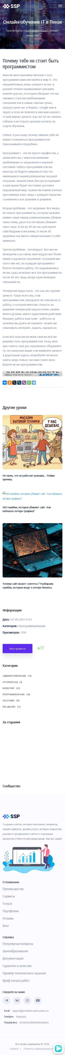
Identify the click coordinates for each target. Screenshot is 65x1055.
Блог (6, 925)
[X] (14, 383)
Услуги (7, 903)
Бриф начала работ (16, 980)
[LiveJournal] (19, 383)
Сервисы (9, 896)
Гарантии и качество (17, 965)
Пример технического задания (24, 973)
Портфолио (11, 911)
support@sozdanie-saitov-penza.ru (30, 1010)
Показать (21, 1016)
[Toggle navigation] (60, 6)
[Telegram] (34, 383)
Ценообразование (15, 951)
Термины (14, 1048)
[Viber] (24, 383)
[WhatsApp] (29, 383)
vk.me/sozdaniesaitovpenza (34, 1022)
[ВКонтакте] (5, 383)
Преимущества (13, 889)
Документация (13, 958)
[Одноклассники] (9, 383)
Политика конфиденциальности (39, 1048)
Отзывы (8, 918)
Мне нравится (17, 648)
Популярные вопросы (18, 943)
